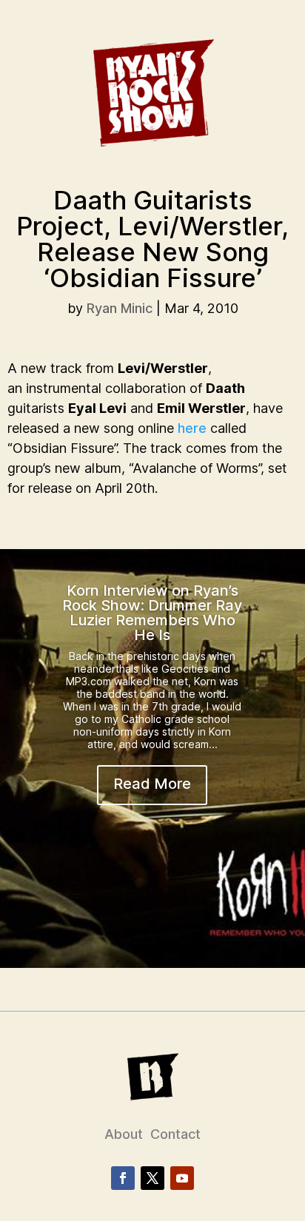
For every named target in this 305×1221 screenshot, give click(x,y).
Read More (152, 784)
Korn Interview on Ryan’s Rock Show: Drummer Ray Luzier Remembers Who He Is (152, 613)
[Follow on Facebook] (123, 1178)
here (192, 428)
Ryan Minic (119, 308)
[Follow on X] (152, 1178)
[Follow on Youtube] (182, 1178)
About (123, 1134)
